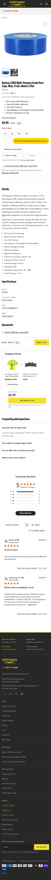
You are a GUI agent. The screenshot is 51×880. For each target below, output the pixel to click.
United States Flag (9, 793)
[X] (16, 694)
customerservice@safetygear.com (15, 674)
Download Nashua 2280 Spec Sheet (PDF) (21, 166)
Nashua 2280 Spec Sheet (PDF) (16, 332)
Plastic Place (7, 788)
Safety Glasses (8, 720)
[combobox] (37, 531)
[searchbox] (14, 525)
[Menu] (4, 3)
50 (19, 134)
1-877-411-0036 (11, 667)
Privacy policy (7, 829)
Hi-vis (4, 730)
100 (26, 134)
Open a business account (12, 752)
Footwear (5, 735)
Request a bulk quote (10, 173)
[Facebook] (4, 694)
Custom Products (9, 706)
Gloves (4, 725)
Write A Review (25, 513)
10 (5, 134)
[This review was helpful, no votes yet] (40, 568)
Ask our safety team (28, 160)
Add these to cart (27, 400)
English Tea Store (9, 774)
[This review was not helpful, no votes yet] (44, 568)
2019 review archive (10, 820)
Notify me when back (13, 149)
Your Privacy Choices (10, 834)
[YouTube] (22, 694)
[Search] (41, 3)
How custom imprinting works (13, 761)
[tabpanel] (25, 44)
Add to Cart (42, 342)
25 (12, 134)
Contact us (6, 810)
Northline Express (9, 783)
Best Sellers (6, 739)
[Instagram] (10, 694)
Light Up (5, 779)
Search (4, 873)
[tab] (5, 72)
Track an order (8, 815)
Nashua (5, 89)
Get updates (42, 847)
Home (4, 17)
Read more (32, 605)
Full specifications (9, 117)
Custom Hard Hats (9, 711)
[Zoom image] (45, 24)
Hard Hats (6, 716)
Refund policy (7, 824)
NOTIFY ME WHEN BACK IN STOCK (31, 141)
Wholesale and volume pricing (14, 757)
